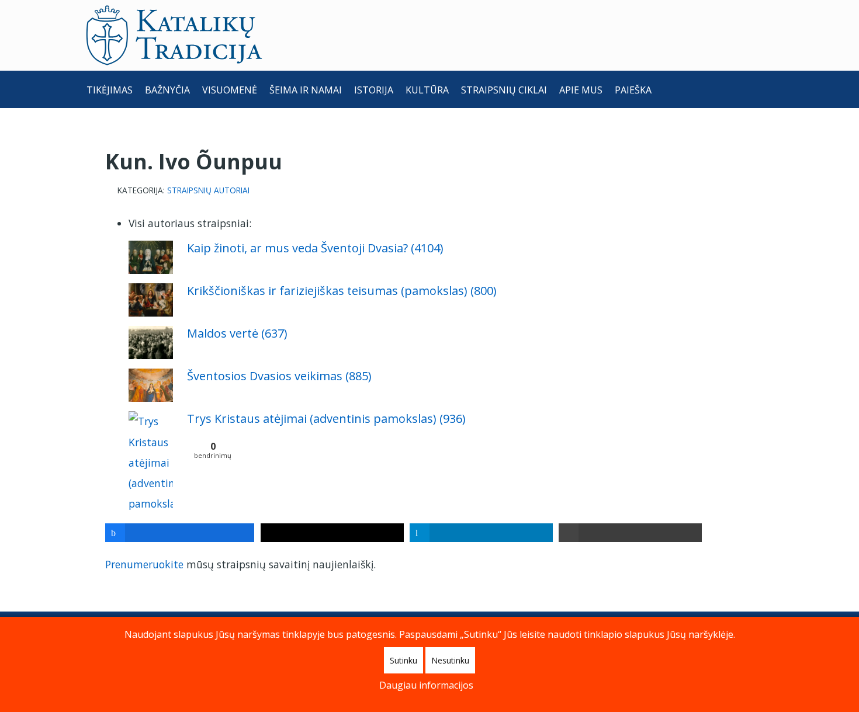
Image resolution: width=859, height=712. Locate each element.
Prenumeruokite (144, 564)
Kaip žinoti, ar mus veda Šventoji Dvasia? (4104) (315, 248)
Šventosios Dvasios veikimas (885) (279, 376)
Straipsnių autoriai (208, 190)
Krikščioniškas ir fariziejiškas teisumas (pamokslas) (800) (342, 290)
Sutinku (403, 660)
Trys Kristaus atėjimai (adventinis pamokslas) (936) (326, 418)
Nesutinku (450, 660)
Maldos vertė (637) (237, 333)
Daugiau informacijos (426, 685)
